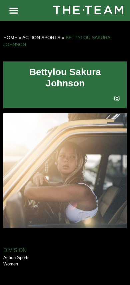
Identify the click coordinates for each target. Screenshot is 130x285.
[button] (14, 10)
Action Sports (41, 37)
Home (10, 37)
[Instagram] (117, 98)
